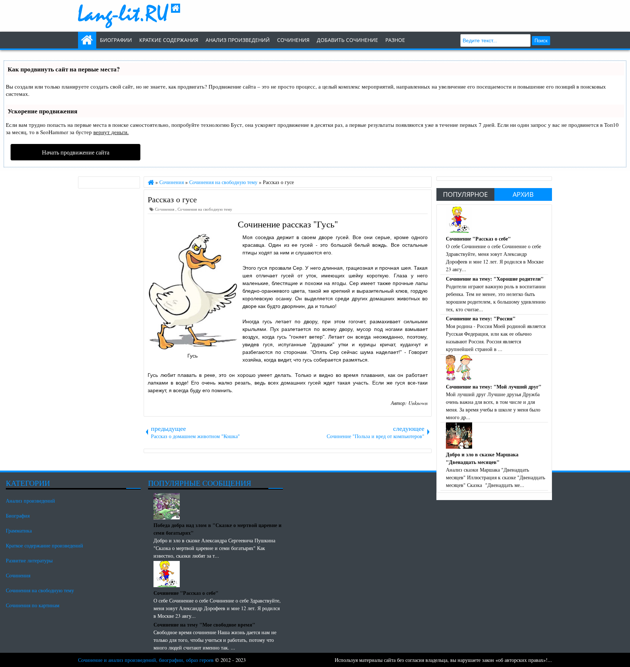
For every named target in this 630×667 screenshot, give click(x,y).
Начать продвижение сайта (75, 152)
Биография (18, 515)
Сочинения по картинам (32, 605)
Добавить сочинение (347, 39)
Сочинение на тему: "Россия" (481, 318)
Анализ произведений (238, 39)
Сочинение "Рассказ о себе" (478, 238)
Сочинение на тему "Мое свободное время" (204, 624)
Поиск (541, 40)
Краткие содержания (168, 39)
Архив (523, 194)
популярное (465, 194)
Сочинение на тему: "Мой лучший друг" (493, 386)
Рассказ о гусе (172, 199)
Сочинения (165, 209)
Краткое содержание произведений (44, 545)
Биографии (116, 39)
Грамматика (19, 530)
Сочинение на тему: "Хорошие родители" (495, 278)
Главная (87, 40)
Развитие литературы (29, 560)
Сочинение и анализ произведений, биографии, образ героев (146, 659)
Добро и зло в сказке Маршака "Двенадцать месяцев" (482, 458)
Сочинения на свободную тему (205, 209)
